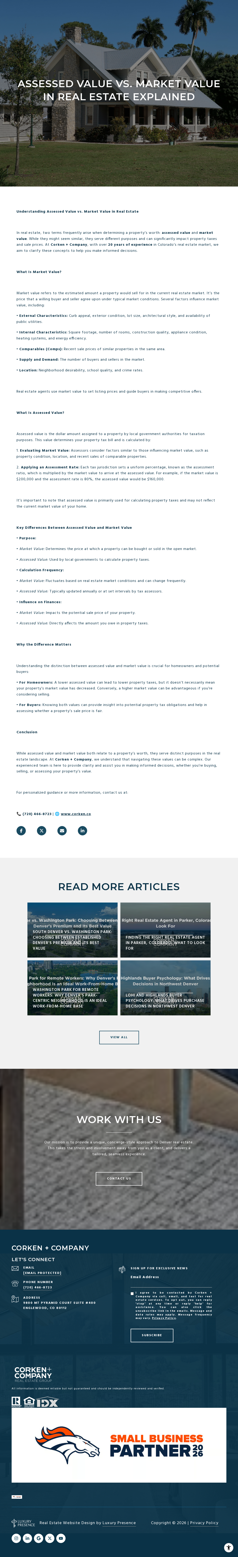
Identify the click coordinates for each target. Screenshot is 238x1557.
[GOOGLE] (38, 1538)
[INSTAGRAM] (16, 1538)
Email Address (145, 1277)
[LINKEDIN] (27, 1538)
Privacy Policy (164, 1318)
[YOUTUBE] (61, 1538)
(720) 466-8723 (37, 1287)
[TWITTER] (49, 1538)
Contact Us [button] (119, 1178)
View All (119, 1037)
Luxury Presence (119, 1523)
